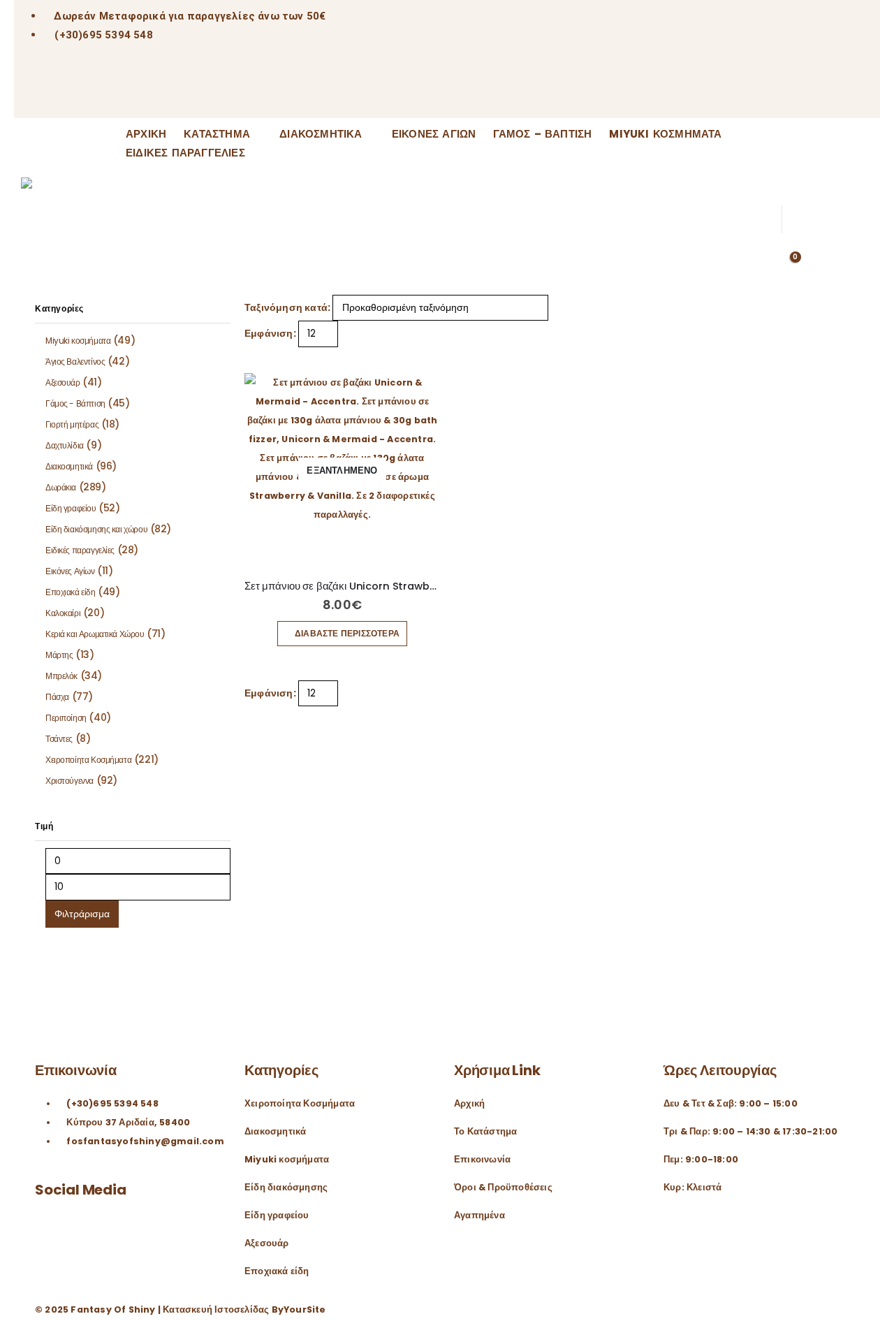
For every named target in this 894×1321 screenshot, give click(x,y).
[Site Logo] (63, 209)
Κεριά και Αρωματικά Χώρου (95, 634)
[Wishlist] (786, 175)
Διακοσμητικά (320, 134)
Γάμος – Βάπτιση (542, 134)
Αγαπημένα (479, 1215)
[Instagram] (65, 92)
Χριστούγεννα (69, 781)
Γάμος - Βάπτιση (75, 403)
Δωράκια (60, 487)
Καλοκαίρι (62, 613)
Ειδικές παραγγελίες (80, 550)
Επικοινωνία (482, 1159)
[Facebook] (32, 92)
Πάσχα (57, 697)
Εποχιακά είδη (70, 592)
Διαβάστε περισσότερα (347, 633)
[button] (786, 135)
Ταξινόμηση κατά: (287, 307)
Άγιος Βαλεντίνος (75, 361)
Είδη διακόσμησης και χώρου (96, 529)
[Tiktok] (99, 92)
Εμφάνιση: (270, 333)
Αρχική (146, 134)
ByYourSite (299, 1309)
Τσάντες (59, 739)
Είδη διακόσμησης (286, 1187)
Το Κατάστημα (485, 1131)
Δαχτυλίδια (64, 445)
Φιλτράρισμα (82, 914)
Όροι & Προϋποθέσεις (503, 1187)
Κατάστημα (217, 134)
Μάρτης (59, 655)
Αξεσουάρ (62, 382)
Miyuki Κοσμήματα (665, 134)
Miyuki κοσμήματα (77, 340)
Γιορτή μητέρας (71, 424)
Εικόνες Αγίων (434, 134)
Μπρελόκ (61, 676)
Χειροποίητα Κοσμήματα (88, 760)
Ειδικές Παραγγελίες (185, 153)
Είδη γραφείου (70, 508)
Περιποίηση (66, 718)
